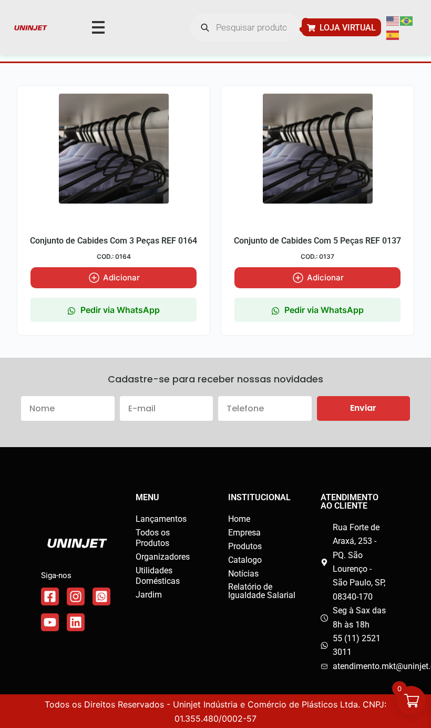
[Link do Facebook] (50, 596)
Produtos (245, 546)
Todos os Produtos (153, 538)
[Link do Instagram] (76, 596)
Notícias (243, 574)
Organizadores (163, 557)
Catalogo (245, 560)
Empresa (244, 533)
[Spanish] (393, 34)
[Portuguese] (407, 20)
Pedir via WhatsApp (120, 310)
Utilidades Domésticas (158, 575)
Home (239, 519)
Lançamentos (161, 519)
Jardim (149, 595)
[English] (393, 20)
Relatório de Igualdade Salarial (261, 591)
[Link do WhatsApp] (101, 596)
